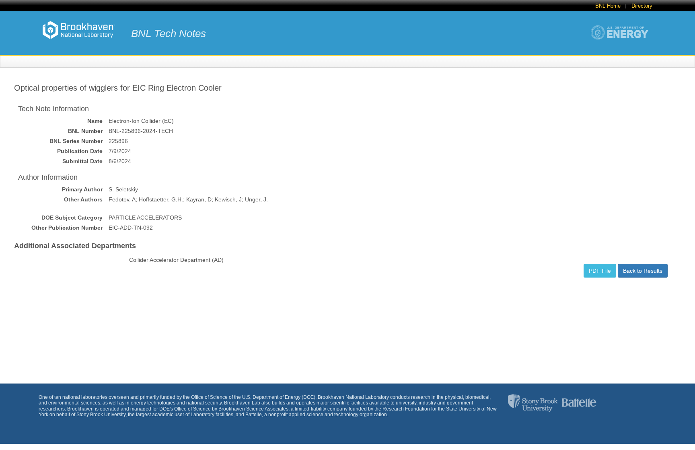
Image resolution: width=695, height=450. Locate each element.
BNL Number (85, 131)
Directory (641, 6)
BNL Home (608, 6)
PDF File (600, 271)
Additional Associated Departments (75, 246)
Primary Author (82, 189)
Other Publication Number (67, 227)
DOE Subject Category (72, 217)
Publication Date (80, 151)
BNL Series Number (76, 141)
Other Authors (83, 199)
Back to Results (642, 271)
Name (95, 121)
